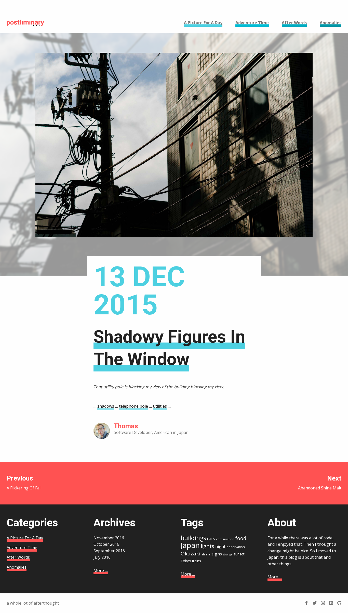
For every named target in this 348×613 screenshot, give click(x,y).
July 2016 (102, 557)
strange (228, 554)
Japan (190, 545)
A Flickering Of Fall (24, 482)
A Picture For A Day (25, 538)
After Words (18, 557)
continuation (225, 539)
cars (211, 538)
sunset (239, 554)
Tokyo (186, 560)
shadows (105, 406)
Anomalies (16, 567)
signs (216, 554)
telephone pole (133, 406)
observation (235, 546)
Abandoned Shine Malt (319, 482)
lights (207, 546)
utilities (160, 406)
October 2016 (106, 544)
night (220, 546)
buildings (193, 538)
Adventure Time (22, 547)
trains (196, 560)
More (100, 570)
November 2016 (108, 538)
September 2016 (109, 551)
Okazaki (190, 553)
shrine (206, 554)
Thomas (126, 426)
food (240, 538)
